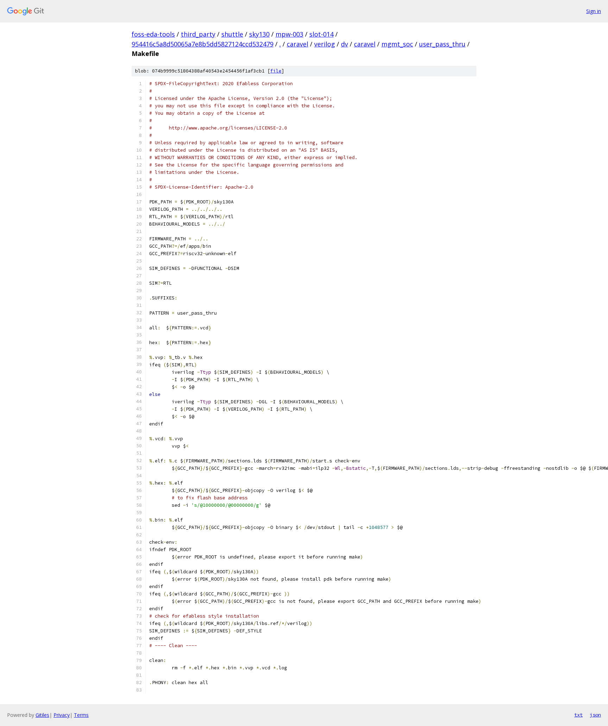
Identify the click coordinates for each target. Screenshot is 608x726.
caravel (297, 44)
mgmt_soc (397, 44)
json (595, 715)
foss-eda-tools (153, 34)
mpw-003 (289, 34)
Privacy (61, 715)
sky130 (259, 34)
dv (344, 44)
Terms (81, 715)
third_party (198, 34)
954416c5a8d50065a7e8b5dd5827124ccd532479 (202, 44)
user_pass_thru (442, 44)
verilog (324, 44)
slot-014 (321, 34)
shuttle (232, 34)
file (275, 71)
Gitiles (42, 715)
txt (578, 715)
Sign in (593, 11)
